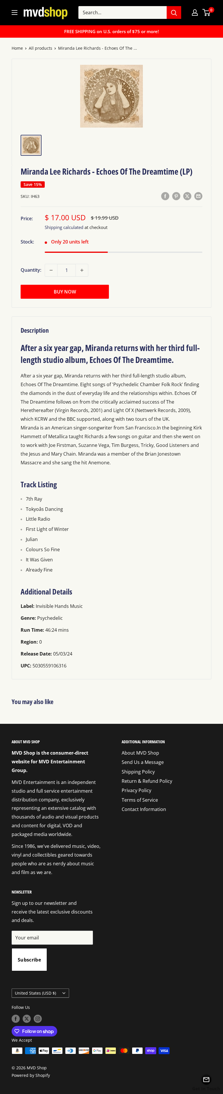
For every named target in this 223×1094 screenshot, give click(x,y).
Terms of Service (140, 800)
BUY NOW (65, 292)
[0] (206, 12)
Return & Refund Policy (147, 781)
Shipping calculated (64, 227)
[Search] (174, 12)
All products (40, 48)
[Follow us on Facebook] (16, 1018)
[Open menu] (14, 12)
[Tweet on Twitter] (187, 195)
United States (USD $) (35, 993)
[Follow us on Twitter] (27, 1018)
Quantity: (31, 270)
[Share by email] (198, 195)
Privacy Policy (136, 790)
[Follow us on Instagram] (38, 1018)
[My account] (195, 12)
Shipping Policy (138, 772)
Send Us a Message (143, 762)
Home (17, 48)
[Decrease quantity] (51, 270)
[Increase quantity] (82, 270)
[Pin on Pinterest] (176, 195)
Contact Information (144, 809)
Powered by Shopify (31, 1075)
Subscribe (29, 960)
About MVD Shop (140, 753)
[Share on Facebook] (165, 195)
